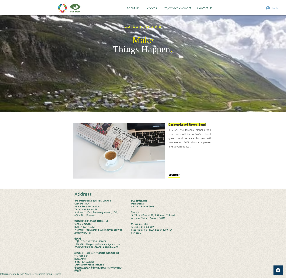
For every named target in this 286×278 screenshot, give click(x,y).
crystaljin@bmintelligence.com (104, 244)
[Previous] (16, 63)
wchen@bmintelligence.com (89, 264)
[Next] (269, 63)
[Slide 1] (143, 106)
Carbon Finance (143, 26)
